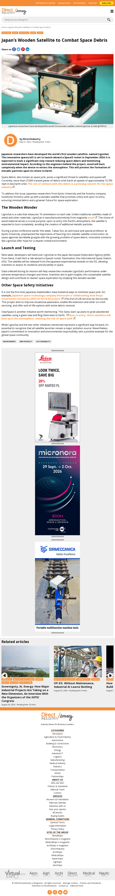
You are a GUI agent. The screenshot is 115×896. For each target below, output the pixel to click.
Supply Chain (26, 683)
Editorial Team (76, 885)
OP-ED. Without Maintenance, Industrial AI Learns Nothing (74, 685)
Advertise (92, 3)
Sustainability (43, 341)
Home (4, 27)
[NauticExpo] (104, 874)
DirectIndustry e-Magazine (31, 883)
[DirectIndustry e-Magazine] (57, 11)
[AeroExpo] (34, 874)
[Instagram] (55, 892)
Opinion (95, 679)
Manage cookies (70, 883)
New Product (26, 341)
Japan (15, 33)
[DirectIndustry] (10, 140)
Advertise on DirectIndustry (44, 885)
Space (40, 33)
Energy (39, 679)
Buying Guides (64, 3)
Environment (9, 341)
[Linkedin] (60, 892)
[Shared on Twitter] (18, 49)
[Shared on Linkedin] (27, 49)
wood (91, 217)
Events (5, 683)
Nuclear (14, 683)
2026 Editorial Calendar (45, 3)
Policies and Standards (90, 883)
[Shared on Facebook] (14, 49)
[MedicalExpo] (89, 874)
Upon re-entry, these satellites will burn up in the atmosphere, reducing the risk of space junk (56, 317)
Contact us (63, 885)
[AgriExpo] (46, 874)
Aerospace (7, 679)
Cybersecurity (83, 679)
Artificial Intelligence (24, 679)
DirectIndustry (80, 3)
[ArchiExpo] (59, 874)
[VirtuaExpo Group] (15, 874)
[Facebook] (49, 892)
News (33, 33)
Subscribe (106, 3)
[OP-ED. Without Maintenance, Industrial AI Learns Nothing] (78, 661)
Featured (6, 33)
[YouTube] (65, 892)
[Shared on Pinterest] (23, 49)
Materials (24, 33)
